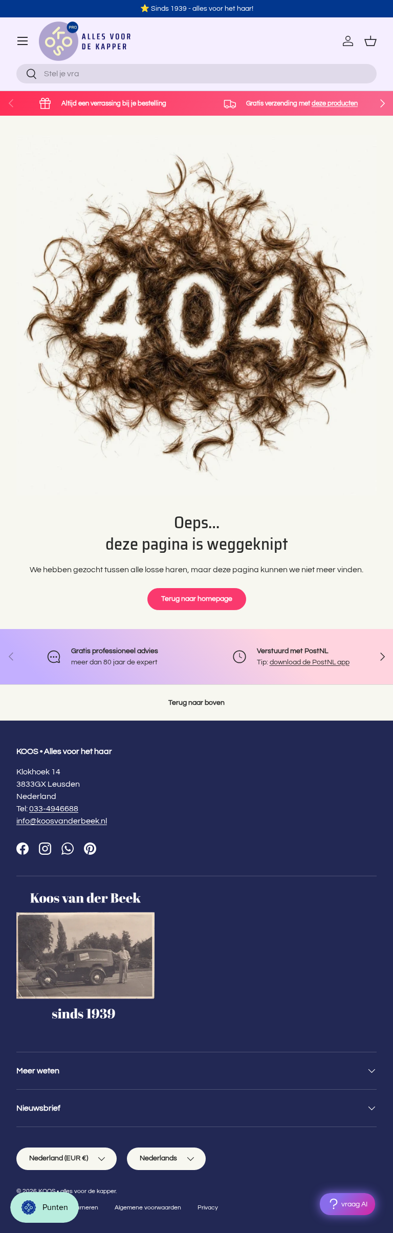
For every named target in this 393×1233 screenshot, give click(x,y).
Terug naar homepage (196, 598)
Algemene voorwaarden (148, 1207)
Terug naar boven (196, 702)
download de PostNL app (310, 662)
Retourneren (80, 1207)
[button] (370, 41)
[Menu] (22, 41)
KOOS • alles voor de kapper (77, 1191)
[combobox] (196, 73)
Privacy (208, 1207)
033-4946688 (53, 809)
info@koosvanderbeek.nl (61, 821)
